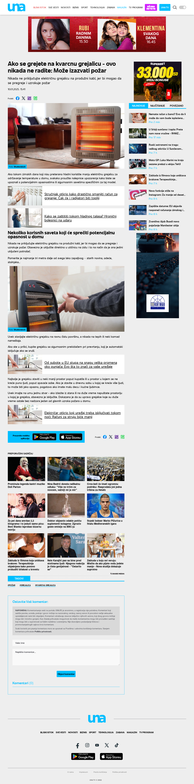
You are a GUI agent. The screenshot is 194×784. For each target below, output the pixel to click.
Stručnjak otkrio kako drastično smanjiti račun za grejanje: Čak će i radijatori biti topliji (80, 196)
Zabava (111, 7)
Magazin (122, 7)
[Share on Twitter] (23, 98)
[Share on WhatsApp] (35, 98)
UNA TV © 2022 (96, 780)
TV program (136, 7)
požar (12, 585)
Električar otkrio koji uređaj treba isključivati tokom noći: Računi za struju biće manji (82, 414)
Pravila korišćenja (100, 772)
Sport (84, 7)
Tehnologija (97, 7)
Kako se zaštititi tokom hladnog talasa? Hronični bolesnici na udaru (80, 218)
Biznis (76, 7)
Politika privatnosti (119, 772)
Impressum (83, 772)
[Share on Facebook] (17, 98)
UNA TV (165, 7)
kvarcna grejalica (46, 585)
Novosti (65, 7)
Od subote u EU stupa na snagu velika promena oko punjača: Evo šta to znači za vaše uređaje (80, 364)
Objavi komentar (66, 673)
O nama (70, 772)
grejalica (26, 585)
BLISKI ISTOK (39, 7)
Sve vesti (53, 7)
